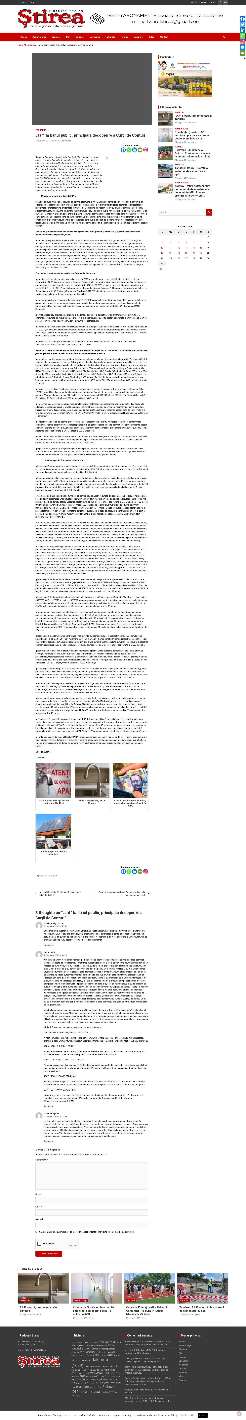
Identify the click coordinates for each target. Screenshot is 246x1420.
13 (186, 248)
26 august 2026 (182, 178)
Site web (39, 1219)
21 (194, 253)
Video (151, 37)
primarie (83, 1383)
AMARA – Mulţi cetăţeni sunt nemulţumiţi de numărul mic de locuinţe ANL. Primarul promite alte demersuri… (192, 190)
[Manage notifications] (239, 1413)
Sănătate (56, 37)
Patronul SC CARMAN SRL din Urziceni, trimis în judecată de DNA (61, 893)
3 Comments (65, 141)
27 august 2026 (182, 122)
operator (78, 1376)
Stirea (55, 141)
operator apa (93, 1376)
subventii (95, 1392)
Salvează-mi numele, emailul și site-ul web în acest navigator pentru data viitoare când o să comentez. (87, 1232)
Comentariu (41, 1159)
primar (80, 1379)
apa (110, 1341)
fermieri (93, 1355)
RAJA (82, 1387)
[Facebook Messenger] (242, 47)
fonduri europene (84, 1360)
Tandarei (107, 1392)
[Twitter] (242, 24)
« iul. (160, 269)
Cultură (179, 147)
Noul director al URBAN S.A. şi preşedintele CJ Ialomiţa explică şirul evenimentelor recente (148, 1381)
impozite (89, 1366)
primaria (92, 1379)
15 (201, 248)
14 (194, 248)
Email (38, 1206)
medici (114, 1373)
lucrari (83, 1373)
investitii (111, 1366)
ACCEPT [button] (202, 1415)
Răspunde (48, 945)
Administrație (39, 37)
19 (179, 253)
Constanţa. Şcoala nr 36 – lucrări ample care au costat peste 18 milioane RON (192, 135)
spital (84, 1392)
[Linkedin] (134, 149)
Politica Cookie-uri (208, 2)
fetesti (107, 1355)
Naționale (110, 37)
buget (80, 1345)
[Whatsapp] (128, 149)
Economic (95, 37)
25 (170, 258)
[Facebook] (123, 149)
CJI (109, 1345)
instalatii (100, 1366)
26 (179, 258)
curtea (51, 875)
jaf (56, 875)
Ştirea (193, 122)
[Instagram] (145, 149)
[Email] (140, 149)
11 (170, 248)
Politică (124, 37)
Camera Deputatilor (95, 1345)
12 (179, 248)
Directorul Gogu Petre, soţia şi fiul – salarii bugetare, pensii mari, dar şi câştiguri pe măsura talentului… (147, 1370)
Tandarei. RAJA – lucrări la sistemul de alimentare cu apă (191, 171)
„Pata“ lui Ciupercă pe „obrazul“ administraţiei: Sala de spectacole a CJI (121, 893)
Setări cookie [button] (187, 1415)
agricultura (77, 1342)
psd (104, 1382)
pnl (105, 1376)
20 (186, 253)
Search (209, 212)
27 (186, 258)
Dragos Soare (78, 1355)
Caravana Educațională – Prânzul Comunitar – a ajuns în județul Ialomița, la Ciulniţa (192, 153)
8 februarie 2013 (42, 141)
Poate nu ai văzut (31, 1268)
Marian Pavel (99, 1373)
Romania (95, 1387)
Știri (68, 37)
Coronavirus (108, 1352)
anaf (99, 1342)
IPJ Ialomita (78, 1370)
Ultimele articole (171, 107)
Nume (39, 1194)
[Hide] (245, 58)
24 (162, 258)
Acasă (23, 37)
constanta (93, 1352)
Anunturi (138, 37)
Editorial (194, 2)
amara (89, 1342)
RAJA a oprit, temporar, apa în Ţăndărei (193, 117)
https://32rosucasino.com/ (137, 1389)
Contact (164, 37)
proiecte (94, 1383)
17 (162, 253)
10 (162, 248)
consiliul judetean (84, 1348)
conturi (44, 875)
